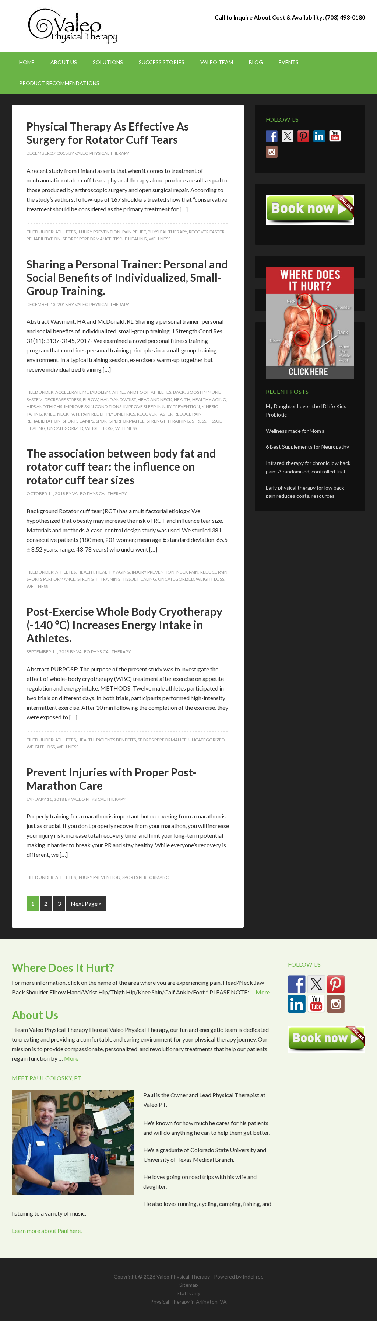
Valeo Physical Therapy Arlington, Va (74, 25)
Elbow (90, 399)
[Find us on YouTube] (335, 136)
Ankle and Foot (130, 392)
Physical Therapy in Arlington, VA (188, 1302)
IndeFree (253, 1276)
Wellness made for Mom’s (295, 431)
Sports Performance (87, 238)
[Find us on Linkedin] (319, 136)
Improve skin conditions (92, 406)
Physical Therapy (167, 231)
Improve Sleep (139, 406)
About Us (35, 1014)
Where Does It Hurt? (63, 967)
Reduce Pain (188, 414)
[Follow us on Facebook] (272, 136)
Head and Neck (155, 399)
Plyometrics (120, 414)
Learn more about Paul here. (47, 1230)
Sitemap (188, 1285)
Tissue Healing (130, 238)
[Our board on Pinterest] (303, 136)
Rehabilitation (44, 238)
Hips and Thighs (44, 406)
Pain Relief (134, 231)
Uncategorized (65, 428)
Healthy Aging (209, 399)
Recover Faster (207, 231)
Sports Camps (78, 421)
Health (182, 399)
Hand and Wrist (118, 399)
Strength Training (168, 421)
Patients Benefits (116, 740)
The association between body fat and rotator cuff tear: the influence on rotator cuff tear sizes (121, 466)
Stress (199, 421)
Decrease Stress (63, 399)
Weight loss (99, 428)
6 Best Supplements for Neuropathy (307, 447)
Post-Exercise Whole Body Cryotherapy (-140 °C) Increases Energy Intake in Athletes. (124, 624)
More (263, 991)
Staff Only (188, 1293)
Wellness (159, 238)
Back (179, 392)
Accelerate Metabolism (82, 392)
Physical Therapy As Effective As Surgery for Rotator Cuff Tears (108, 132)
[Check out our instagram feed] (272, 152)
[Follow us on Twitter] (287, 136)
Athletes (65, 231)
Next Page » (86, 903)
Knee (49, 414)
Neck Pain (68, 414)
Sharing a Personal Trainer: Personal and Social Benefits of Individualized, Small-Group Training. (127, 277)
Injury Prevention (99, 231)
